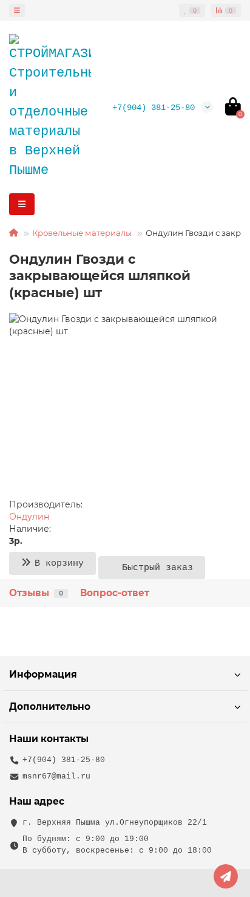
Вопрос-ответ (114, 593)
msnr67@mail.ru (56, 776)
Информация (43, 674)
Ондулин (29, 516)
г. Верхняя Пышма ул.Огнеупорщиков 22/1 (114, 822)
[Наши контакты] (226, 876)
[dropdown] (17, 10)
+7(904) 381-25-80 (153, 107)
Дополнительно (49, 706)
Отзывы (36, 593)
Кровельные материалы (82, 233)
